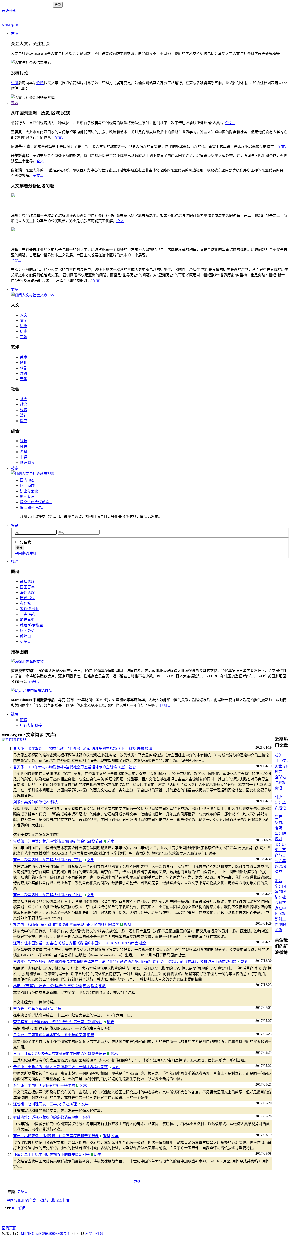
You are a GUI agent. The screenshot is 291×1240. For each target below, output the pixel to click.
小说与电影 (46, 1200)
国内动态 (27, 480)
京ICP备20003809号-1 (52, 1233)
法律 (23, 415)
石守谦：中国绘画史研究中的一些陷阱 (44, 1085)
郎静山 (25, 636)
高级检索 (9, 11)
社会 (23, 399)
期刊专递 (27, 496)
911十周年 (64, 1200)
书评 (23, 457)
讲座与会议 (29, 491)
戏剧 (23, 368)
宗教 (23, 337)
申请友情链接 (31, 725)
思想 (23, 326)
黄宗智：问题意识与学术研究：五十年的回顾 (49, 1035)
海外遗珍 (27, 592)
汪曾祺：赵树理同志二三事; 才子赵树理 (45, 1104)
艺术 (110, 841)
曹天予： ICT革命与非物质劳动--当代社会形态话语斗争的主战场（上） (70, 767)
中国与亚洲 (15, 1200)
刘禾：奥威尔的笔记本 (31, 802)
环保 (23, 446)
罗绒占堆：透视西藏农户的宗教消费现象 (46, 1117)
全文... (230, 123)
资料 (23, 452)
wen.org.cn (10, 25)
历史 (23, 331)
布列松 (25, 603)
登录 (14, 526)
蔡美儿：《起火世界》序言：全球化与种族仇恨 (281, 771)
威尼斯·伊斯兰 (31, 625)
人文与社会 (94, 1233)
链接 (14, 714)
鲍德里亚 (27, 620)
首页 (14, 33)
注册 (14, 83)
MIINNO (27, 1233)
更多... (25, 642)
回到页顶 (9, 1228)
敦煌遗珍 (27, 582)
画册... (34, 682)
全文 (120, 221)
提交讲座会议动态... (36, 502)
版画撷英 (27, 631)
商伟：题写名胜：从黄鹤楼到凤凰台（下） (47, 860)
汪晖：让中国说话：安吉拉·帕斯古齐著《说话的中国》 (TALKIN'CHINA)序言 (75, 943)
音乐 (23, 379)
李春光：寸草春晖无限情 (33, 1009)
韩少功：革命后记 (280, 802)
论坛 (40, 83)
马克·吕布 (28, 614)
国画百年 (27, 587)
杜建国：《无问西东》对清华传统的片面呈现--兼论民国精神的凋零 (66, 924)
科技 (23, 441)
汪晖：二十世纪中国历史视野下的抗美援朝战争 (51, 1155)
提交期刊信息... (32, 507)
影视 (23, 363)
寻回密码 (22, 553)
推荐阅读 (27, 463)
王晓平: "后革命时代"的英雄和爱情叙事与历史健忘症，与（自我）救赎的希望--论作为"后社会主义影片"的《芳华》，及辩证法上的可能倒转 (124, 962)
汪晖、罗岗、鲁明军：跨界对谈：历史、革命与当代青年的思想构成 (280, 844)
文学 (23, 320)
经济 (23, 410)
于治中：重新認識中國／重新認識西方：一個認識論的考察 (60, 1067)
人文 (23, 315)
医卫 (23, 421)
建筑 (23, 373)
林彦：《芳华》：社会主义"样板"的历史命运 (47, 986)
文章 (14, 290)
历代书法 (27, 598)
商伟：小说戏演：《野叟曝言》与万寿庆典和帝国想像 (56, 1136)
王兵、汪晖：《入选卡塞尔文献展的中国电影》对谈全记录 (59, 1054)
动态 (14, 468)
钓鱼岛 (30, 1200)
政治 (23, 404)
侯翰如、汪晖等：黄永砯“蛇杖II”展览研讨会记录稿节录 (57, 841)
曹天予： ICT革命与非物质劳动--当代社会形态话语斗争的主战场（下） (70, 748)
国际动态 (27, 486)
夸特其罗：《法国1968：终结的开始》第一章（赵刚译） (57, 1022)
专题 (14, 103)
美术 (23, 357)
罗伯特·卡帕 (29, 609)
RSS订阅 (19, 1208)
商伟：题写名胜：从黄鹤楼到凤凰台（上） (47, 895)
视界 (14, 561)
